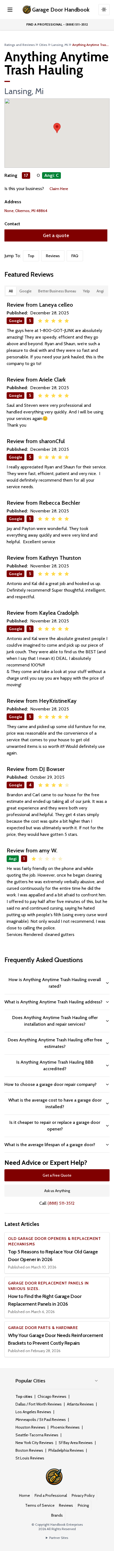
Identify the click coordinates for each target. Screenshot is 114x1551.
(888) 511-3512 (61, 1203)
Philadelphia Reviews (66, 1450)
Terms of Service (40, 1505)
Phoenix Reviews (65, 1427)
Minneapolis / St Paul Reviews (40, 1419)
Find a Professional (51, 1495)
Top (31, 255)
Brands (57, 1515)
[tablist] (56, 291)
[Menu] (10, 9)
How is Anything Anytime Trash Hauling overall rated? (55, 983)
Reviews (53, 255)
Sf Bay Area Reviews (76, 1442)
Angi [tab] (100, 291)
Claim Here (59, 188)
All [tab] (11, 291)
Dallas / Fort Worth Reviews (38, 1404)
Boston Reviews (29, 1450)
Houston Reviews (30, 1427)
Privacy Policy (83, 1495)
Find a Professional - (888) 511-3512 (57, 24)
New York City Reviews (34, 1442)
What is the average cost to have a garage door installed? (55, 1103)
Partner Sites (58, 1538)
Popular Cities (30, 1381)
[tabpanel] (57, 619)
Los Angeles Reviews (33, 1411)
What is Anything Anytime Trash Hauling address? (53, 1001)
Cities (43, 45)
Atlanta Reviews (80, 1404)
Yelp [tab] (86, 291)
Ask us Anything (57, 1190)
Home (24, 1495)
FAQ (74, 255)
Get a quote (56, 235)
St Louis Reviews (29, 1458)
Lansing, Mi (59, 45)
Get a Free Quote (57, 1175)
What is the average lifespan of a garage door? (49, 1144)
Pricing (83, 1505)
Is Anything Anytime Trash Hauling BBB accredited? (55, 1065)
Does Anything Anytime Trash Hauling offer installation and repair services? (55, 1021)
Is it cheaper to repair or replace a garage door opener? (54, 1126)
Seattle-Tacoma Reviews (36, 1434)
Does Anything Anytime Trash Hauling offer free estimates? (55, 1043)
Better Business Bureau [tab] (57, 291)
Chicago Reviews (52, 1396)
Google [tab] (25, 291)
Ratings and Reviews (19, 45)
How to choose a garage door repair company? (50, 1084)
